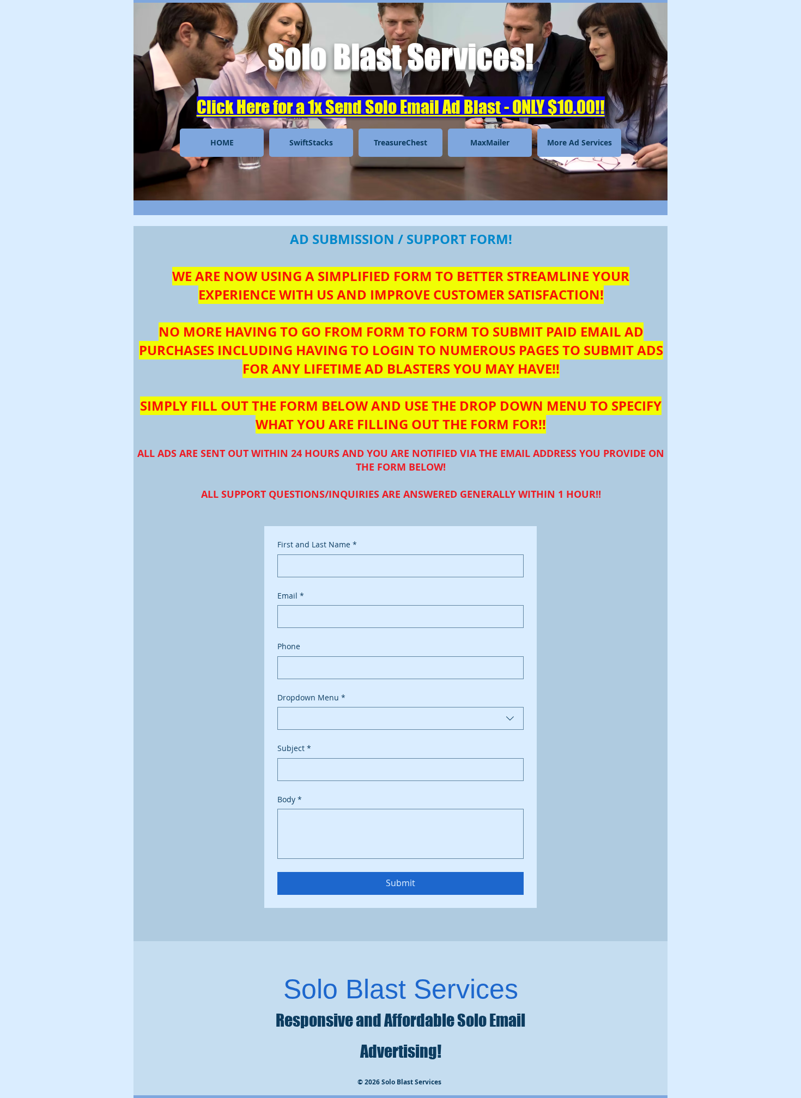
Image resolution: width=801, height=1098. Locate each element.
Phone (288, 646)
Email (290, 595)
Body (289, 799)
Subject (294, 748)
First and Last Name (317, 544)
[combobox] (400, 718)
